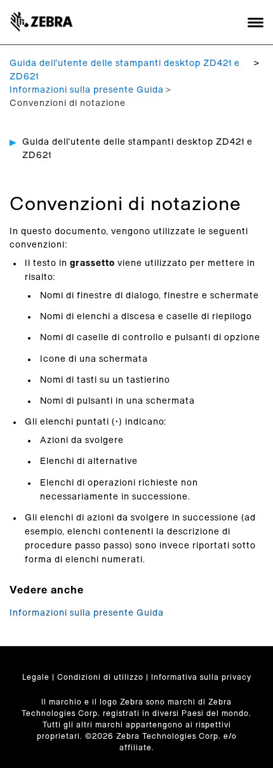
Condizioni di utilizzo (100, 677)
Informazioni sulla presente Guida (87, 90)
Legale (36, 677)
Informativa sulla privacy (201, 677)
